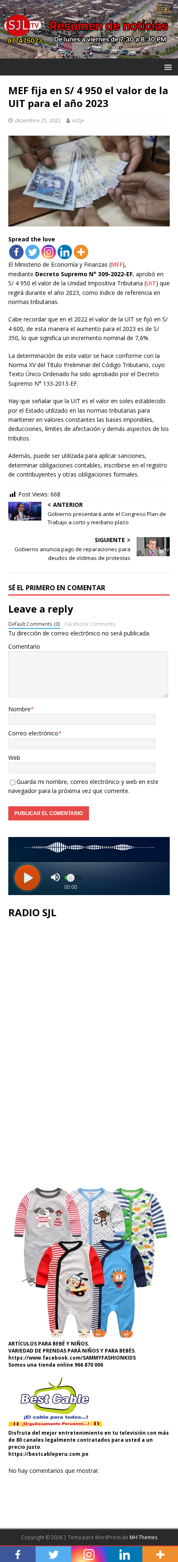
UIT (151, 283)
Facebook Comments (90, 623)
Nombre (19, 709)
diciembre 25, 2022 (38, 120)
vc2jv (78, 120)
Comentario (24, 646)
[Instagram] (48, 252)
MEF (117, 264)
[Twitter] (32, 252)
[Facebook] (16, 252)
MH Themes (143, 1537)
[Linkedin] (65, 252)
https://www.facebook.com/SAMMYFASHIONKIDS (72, 1357)
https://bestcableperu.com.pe (48, 1453)
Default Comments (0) (34, 623)
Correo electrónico (33, 733)
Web (14, 758)
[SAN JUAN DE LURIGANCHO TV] (89, 53)
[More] (81, 252)
